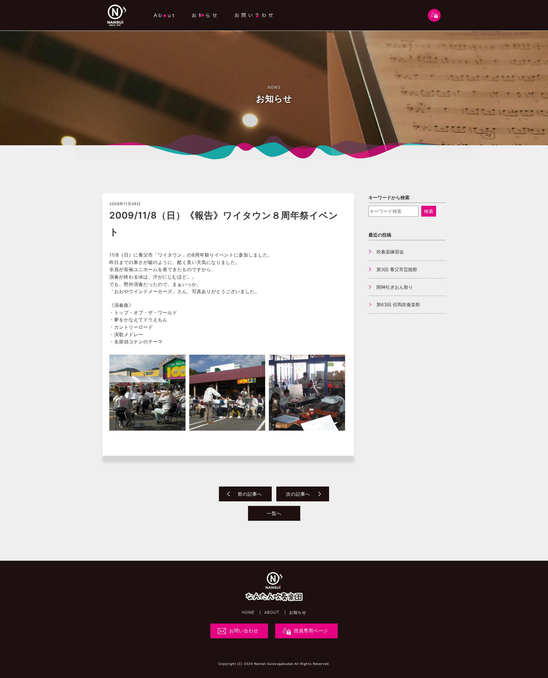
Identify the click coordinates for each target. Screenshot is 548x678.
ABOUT (271, 612)
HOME (248, 612)
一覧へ (274, 513)
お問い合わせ (243, 630)
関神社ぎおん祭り (394, 287)
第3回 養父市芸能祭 (396, 269)
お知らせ (297, 612)
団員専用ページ (311, 630)
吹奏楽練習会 (390, 252)
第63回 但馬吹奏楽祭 (398, 304)
